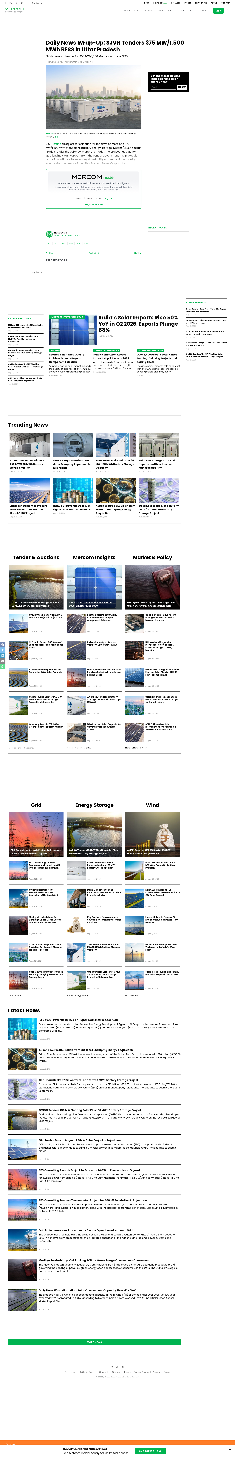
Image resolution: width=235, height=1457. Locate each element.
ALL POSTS (94, 252)
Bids (56, 243)
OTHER (181, 10)
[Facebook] (5, 3)
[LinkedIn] (22, 3)
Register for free (94, 204)
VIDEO (192, 10)
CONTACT (226, 3)
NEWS (146, 3)
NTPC (63, 243)
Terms (167, 1372)
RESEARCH (175, 3)
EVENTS (187, 3)
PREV (50, 252)
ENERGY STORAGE (153, 10)
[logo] (14, 11)
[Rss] (10, 3)
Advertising (70, 1372)
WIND (170, 10)
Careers (116, 1372)
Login (218, 10)
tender (86, 243)
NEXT (137, 252)
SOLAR (126, 10)
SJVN (78, 243)
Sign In (108, 198)
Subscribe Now (150, 1451)
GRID (137, 10)
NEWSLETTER (201, 3)
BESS (49, 243)
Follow (49, 133)
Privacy (156, 1372)
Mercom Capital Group (136, 1372)
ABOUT (214, 3)
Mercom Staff (71, 62)
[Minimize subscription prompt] (230, 1449)
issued (57, 144)
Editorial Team (87, 1372)
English (35, 3)
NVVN (71, 243)
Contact (103, 1372)
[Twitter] (16, 3)
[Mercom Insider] (160, 3)
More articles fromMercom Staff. (67, 235)
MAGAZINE (205, 10)
